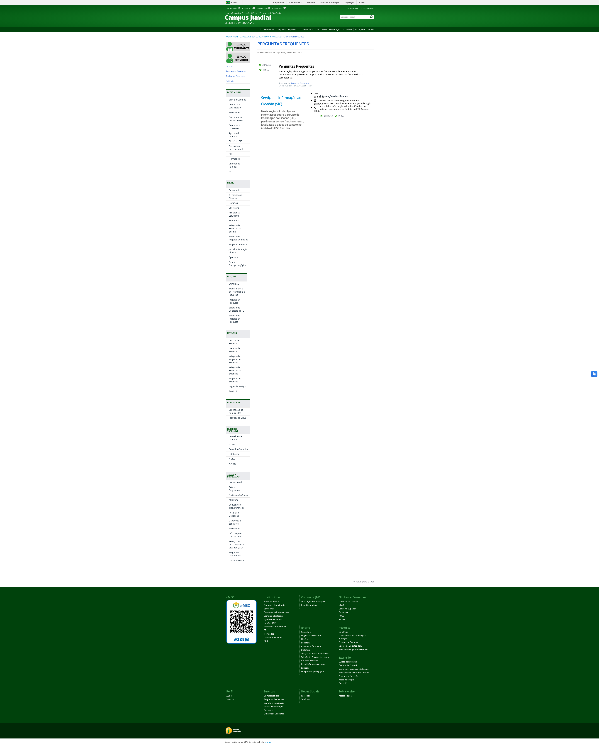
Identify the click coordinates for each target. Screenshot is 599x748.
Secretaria (234, 207)
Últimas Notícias (267, 29)
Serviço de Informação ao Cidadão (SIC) (236, 544)
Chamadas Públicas (234, 165)
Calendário (234, 190)
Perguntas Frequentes (235, 554)
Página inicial (232, 37)
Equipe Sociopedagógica (237, 264)
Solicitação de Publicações (236, 411)
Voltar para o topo (364, 581)
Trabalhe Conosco (235, 76)
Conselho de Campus (235, 438)
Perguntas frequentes (287, 29)
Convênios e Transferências (236, 506)
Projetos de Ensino (238, 244)
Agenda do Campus (234, 135)
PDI (230, 153)
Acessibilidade (353, 8)
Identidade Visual (238, 417)
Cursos (229, 66)
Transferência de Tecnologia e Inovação (237, 291)
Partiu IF (233, 391)
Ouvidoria (347, 29)
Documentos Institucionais (236, 119)
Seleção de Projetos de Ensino (238, 238)
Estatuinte (234, 453)
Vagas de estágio (237, 386)
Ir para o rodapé (279, 8)
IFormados (234, 158)
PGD (231, 171)
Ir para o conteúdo (232, 8)
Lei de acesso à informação (268, 37)
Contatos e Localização (235, 106)
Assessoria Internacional (236, 147)
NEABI (232, 444)
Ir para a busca (263, 8)
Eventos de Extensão (234, 350)
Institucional (235, 482)
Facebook (305, 695)
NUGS (232, 458)
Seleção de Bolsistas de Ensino (235, 228)
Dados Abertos (247, 37)
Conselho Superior (238, 449)
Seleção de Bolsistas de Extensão (235, 370)
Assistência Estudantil (235, 214)
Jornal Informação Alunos (313, 664)
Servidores (234, 112)
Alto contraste (367, 8)
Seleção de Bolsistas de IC (236, 309)
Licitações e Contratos (364, 29)
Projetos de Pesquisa (235, 301)
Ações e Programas (234, 489)
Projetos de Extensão (235, 380)
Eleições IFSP (235, 141)
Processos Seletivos (236, 71)
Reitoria (230, 81)
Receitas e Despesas (234, 514)
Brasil (234, 2)
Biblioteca (234, 220)
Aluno (229, 695)
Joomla (268, 742)
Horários (233, 202)
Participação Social (238, 495)
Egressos (233, 257)
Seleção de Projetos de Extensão (235, 359)
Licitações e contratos (235, 522)
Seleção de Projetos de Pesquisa (235, 318)
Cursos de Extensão (234, 342)
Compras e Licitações (234, 127)
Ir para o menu (248, 8)
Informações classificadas (235, 535)
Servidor (230, 699)
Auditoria (234, 499)
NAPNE (232, 463)
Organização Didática (235, 196)
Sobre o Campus (237, 99)
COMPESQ (234, 283)
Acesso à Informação (331, 29)
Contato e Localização (309, 29)
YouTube (305, 699)
